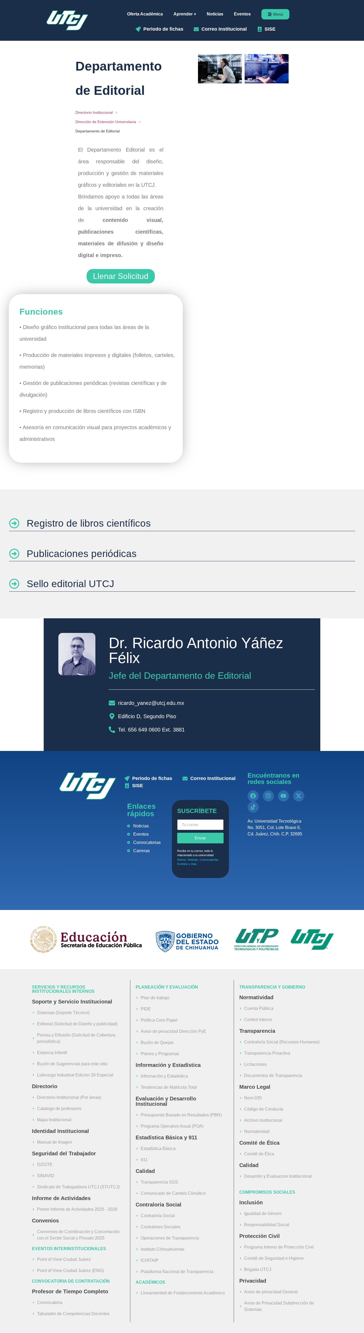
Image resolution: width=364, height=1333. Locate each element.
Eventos (242, 14)
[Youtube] (283, 796)
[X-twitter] (298, 796)
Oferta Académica (145, 14)
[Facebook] (253, 796)
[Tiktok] (253, 807)
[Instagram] (268, 796)
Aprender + (184, 14)
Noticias (215, 14)
